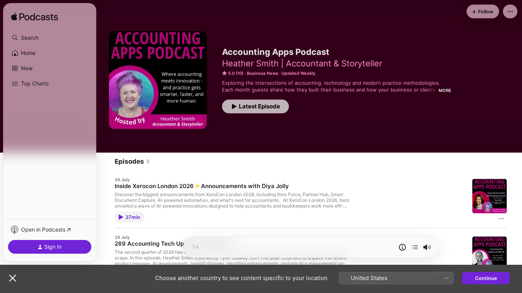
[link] (132, 161)
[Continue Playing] (415, 247)
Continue (486, 278)
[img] (34, 17)
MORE (445, 90)
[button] (49, 37)
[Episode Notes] (402, 247)
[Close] (12, 278)
